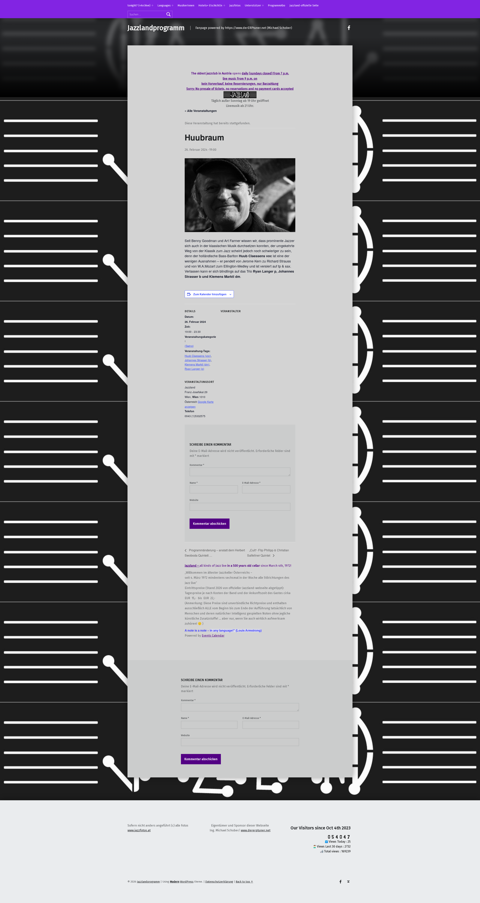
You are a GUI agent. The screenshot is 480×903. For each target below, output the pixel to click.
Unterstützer (253, 5)
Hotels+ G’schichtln (210, 5)
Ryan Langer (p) (194, 369)
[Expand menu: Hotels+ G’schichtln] (224, 5)
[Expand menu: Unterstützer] (263, 5)
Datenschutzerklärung (219, 881)
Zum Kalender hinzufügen (209, 294)
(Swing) (189, 346)
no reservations (237, 89)
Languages (164, 5)
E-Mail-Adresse (251, 482)
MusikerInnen (186, 5)
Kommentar (197, 465)
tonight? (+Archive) (139, 5)
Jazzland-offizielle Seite (304, 5)
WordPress (187, 881)
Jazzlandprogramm (156, 28)
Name (194, 482)
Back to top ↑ (244, 881)
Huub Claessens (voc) (198, 356)
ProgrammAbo (276, 5)
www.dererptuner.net (255, 830)
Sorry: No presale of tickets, (205, 89)
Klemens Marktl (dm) (197, 364)
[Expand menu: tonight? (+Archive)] (152, 5)
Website (194, 500)
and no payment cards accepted (271, 89)
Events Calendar (213, 635)
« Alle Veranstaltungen (201, 111)
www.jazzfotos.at (139, 830)
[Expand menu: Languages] (172, 5)
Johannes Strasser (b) (198, 360)
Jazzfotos (235, 5)
